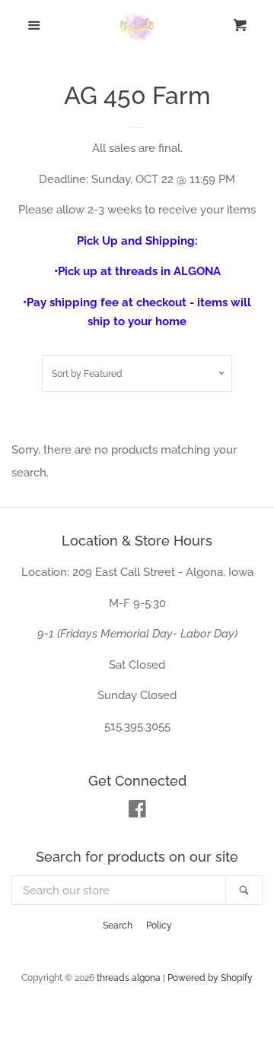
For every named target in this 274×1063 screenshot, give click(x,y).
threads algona (129, 978)
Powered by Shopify (210, 978)
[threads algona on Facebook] (137, 812)
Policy (159, 925)
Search (117, 925)
